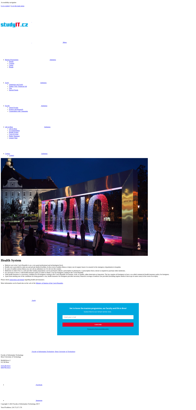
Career (11, 65)
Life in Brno (9, 127)
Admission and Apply (16, 84)
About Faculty (13, 107)
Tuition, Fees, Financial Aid (18, 86)
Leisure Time (13, 138)
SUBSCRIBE (98, 324)
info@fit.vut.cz (6, 367)
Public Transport (14, 136)
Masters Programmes (11, 60)
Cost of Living (13, 134)
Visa (10, 88)
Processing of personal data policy (98, 329)
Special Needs (13, 90)
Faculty (7, 106)
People (11, 67)
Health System (13, 132)
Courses (11, 63)
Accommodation (14, 130)
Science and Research (16, 109)
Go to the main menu (17, 6)
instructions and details (16, 280)
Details (11, 61)
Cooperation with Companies (18, 111)
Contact (7, 153)
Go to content (5, 6)
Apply (7, 83)
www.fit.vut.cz (5, 366)
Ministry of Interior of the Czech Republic (49, 283)
